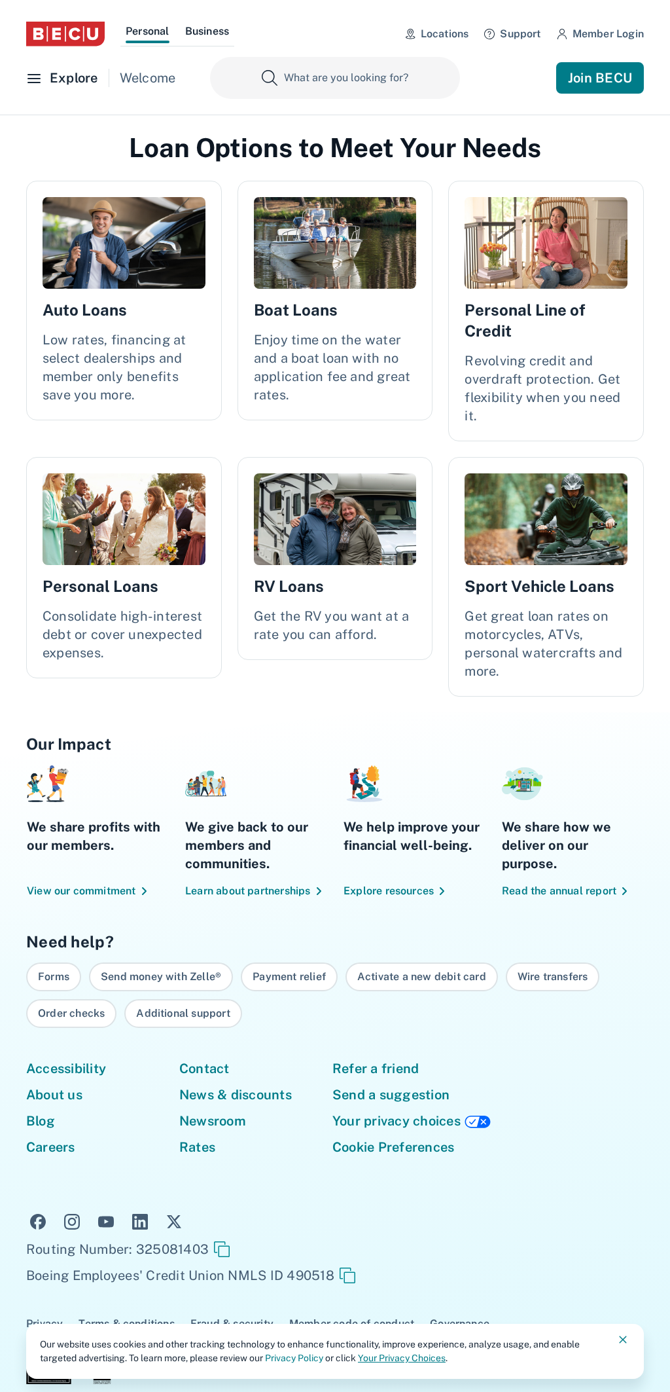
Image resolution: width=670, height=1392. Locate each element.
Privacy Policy (294, 1358)
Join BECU (600, 78)
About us (54, 1095)
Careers (50, 1147)
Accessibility (66, 1068)
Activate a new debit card (421, 976)
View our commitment (81, 891)
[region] (335, 995)
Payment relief (289, 976)
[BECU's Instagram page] (72, 1220)
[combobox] (335, 78)
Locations (445, 33)
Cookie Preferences (393, 1147)
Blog (40, 1121)
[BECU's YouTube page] (106, 1220)
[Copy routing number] (222, 1249)
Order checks (71, 1013)
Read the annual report (559, 891)
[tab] (147, 33)
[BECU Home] (65, 34)
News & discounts (235, 1095)
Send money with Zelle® (161, 976)
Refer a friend (375, 1068)
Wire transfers (553, 976)
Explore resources (389, 891)
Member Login (608, 33)
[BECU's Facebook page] (38, 1220)
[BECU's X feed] (174, 1220)
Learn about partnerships (248, 891)
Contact (204, 1068)
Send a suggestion (391, 1095)
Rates (197, 1147)
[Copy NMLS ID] (347, 1275)
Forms (53, 976)
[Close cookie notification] (623, 1339)
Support (520, 33)
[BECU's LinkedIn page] (140, 1220)
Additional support (183, 1013)
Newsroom (212, 1121)
